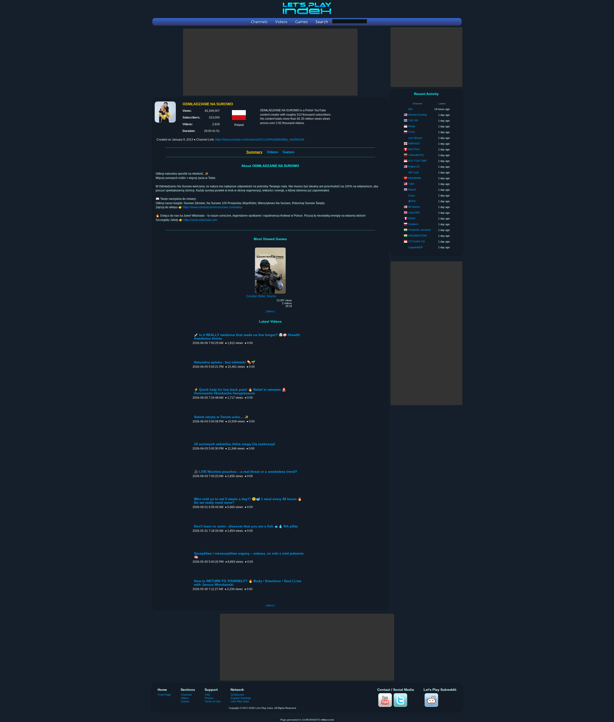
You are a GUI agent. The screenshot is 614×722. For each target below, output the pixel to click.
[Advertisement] (270, 62)
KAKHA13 (414, 143)
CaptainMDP (415, 247)
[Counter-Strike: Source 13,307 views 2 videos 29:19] (270, 248)
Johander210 (416, 155)
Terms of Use (213, 701)
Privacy (209, 698)
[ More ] (270, 311)
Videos (272, 152)
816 (410, 109)
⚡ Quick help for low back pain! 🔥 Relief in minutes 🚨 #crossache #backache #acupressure (240, 391)
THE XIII (413, 120)
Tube (411, 183)
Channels (186, 694)
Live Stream (415, 137)
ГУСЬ (411, 131)
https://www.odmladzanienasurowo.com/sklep (212, 207)
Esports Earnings (241, 698)
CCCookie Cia (416, 241)
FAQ (207, 694)
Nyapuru (413, 224)
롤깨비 (412, 201)
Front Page (164, 694)
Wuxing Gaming (417, 114)
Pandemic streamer (419, 229)
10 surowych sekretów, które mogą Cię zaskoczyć (234, 444)
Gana (411, 195)
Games (288, 152)
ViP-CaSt (413, 172)
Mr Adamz (414, 206)
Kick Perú (413, 149)
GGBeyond (237, 694)
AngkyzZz (414, 166)
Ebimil (411, 218)
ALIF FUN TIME (417, 160)
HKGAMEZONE (417, 235)
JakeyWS (413, 212)
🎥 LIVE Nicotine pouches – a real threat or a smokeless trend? (245, 471)
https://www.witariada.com (200, 220)
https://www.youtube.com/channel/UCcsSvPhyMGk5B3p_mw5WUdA (259, 139)
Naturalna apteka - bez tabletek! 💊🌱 (224, 362)
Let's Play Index (240, 701)
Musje (411, 126)
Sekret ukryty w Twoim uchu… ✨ (221, 417)
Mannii (412, 189)
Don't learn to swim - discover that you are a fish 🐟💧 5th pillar (246, 526)
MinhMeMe (414, 178)
